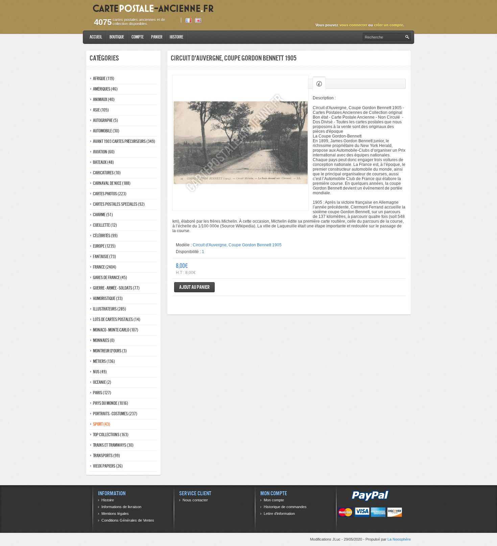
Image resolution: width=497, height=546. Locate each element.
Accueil (96, 37)
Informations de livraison (121, 507)
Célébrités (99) (105, 235)
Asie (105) (101, 110)
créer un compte (388, 25)
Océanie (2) (102, 382)
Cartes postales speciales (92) (119, 204)
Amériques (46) (105, 89)
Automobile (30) (106, 130)
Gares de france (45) (110, 277)
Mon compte (274, 500)
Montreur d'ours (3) (110, 350)
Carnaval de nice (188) (112, 183)
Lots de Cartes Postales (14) (116, 319)
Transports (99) (106, 455)
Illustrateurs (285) (109, 309)
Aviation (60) (104, 151)
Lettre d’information (279, 514)
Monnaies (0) (104, 340)
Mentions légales (115, 514)
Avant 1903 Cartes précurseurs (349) (124, 141)
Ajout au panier (194, 287)
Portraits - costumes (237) (115, 413)
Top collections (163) (110, 434)
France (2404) (104, 267)
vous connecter (353, 25)
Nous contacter (195, 500)
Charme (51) (103, 214)
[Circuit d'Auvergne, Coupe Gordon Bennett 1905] (240, 142)
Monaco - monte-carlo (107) (115, 329)
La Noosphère (399, 539)
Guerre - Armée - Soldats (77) (116, 288)
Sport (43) (101, 424)
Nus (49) (100, 371)
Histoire (176, 37)
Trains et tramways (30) (113, 445)
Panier (156, 37)
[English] (198, 20)
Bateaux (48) (103, 162)
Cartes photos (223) (109, 193)
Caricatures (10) (107, 172)
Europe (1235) (104, 246)
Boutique (117, 37)
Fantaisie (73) (104, 256)
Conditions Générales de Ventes (127, 520)
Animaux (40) (104, 99)
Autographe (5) (105, 120)
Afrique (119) (103, 78)
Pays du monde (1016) (110, 403)
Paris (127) (102, 392)
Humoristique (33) (108, 298)
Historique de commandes (285, 507)
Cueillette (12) (105, 225)
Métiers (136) (104, 361)
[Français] (189, 20)
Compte (138, 37)
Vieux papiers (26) (108, 466)
